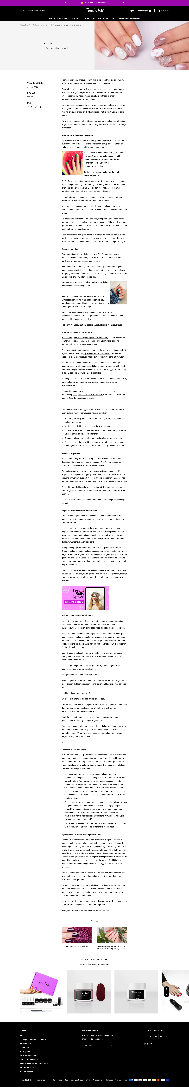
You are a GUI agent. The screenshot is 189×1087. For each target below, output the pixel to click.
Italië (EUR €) (26, 1080)
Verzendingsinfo (27, 1067)
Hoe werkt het (88, 18)
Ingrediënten (25, 1043)
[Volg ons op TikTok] (166, 1036)
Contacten (24, 1047)
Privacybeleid (25, 1051)
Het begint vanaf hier (58, 18)
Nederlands (40, 1080)
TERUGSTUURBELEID (30, 1059)
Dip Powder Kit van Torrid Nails (96, 353)
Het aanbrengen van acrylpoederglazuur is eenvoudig (85, 337)
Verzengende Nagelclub (129, 18)
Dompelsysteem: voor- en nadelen (75, 946)
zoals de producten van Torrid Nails (103, 860)
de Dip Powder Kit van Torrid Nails (88, 394)
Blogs (22, 1035)
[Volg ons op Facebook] (150, 1036)
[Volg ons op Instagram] (155, 1036)
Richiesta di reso (27, 1071)
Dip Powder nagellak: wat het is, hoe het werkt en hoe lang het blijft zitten (111, 947)
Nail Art (49, 43)
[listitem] (28, 107)
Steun (113, 18)
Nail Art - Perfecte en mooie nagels (39, 25)
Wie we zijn (103, 18)
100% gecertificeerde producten (34, 1039)
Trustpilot (148, 1044)
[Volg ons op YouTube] (161, 1036)
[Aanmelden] (111, 1045)
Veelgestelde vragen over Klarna (34, 1063)
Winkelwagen (144, 11)
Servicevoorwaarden (29, 1055)
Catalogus (75, 18)
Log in (131, 11)
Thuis (22, 25)
